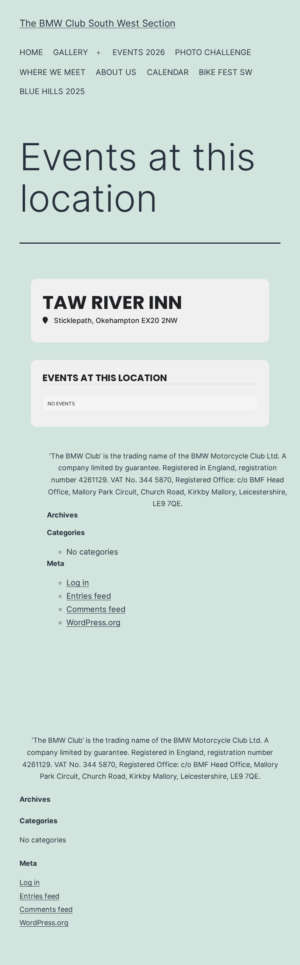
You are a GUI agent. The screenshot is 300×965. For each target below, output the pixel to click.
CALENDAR (168, 72)
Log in (77, 582)
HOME (31, 52)
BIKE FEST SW (225, 72)
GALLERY (70, 52)
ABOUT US (116, 72)
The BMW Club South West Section (97, 23)
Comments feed (95, 609)
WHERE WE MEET (53, 72)
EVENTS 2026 (138, 52)
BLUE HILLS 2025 (52, 91)
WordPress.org (93, 622)
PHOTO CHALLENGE (213, 52)
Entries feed (88, 596)
